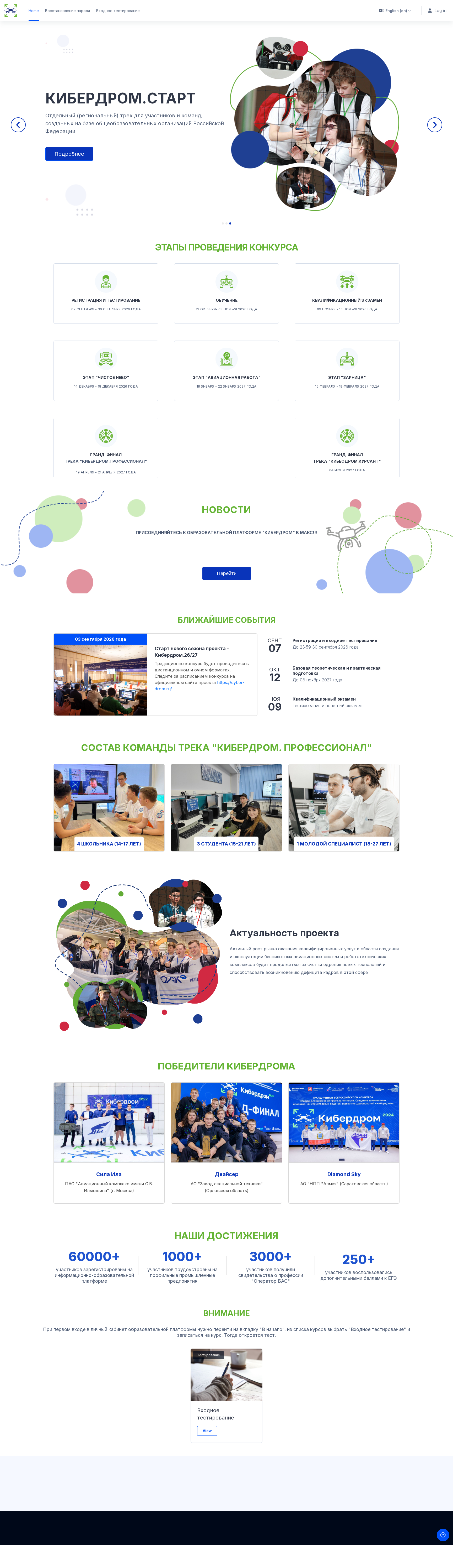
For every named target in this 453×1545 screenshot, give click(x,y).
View (207, 1430)
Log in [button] (440, 10)
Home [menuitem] (34, 10)
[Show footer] (443, 1535)
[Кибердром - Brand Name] (10, 10)
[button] (395, 10)
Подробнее (69, 163)
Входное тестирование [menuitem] (118, 10)
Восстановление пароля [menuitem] (67, 10)
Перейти (226, 573)
